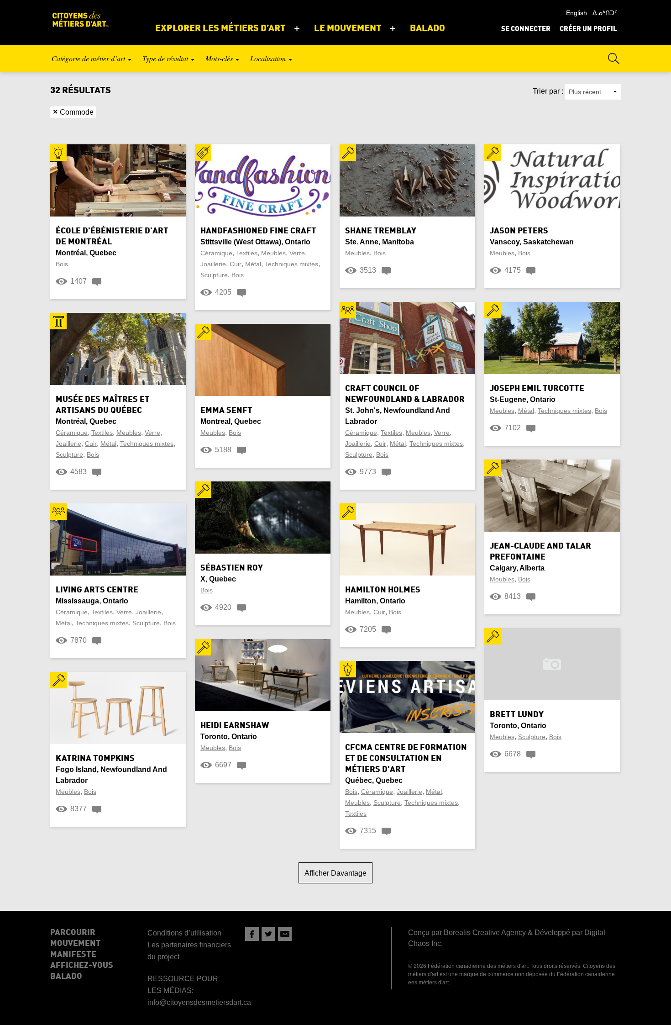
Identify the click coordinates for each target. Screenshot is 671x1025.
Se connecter (525, 29)
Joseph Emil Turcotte (537, 389)
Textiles (246, 253)
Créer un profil (588, 29)
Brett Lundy (517, 715)
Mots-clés (220, 58)
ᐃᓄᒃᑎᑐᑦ (604, 12)
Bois (62, 264)
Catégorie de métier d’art (89, 58)
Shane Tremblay (380, 231)
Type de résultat (166, 58)
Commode (73, 111)
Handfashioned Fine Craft (258, 231)
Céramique (216, 253)
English (576, 12)
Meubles (273, 253)
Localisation (269, 58)
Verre (297, 253)
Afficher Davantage (335, 873)
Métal (253, 264)
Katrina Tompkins (95, 759)
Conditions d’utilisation (184, 933)
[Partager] (252, 934)
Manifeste (73, 955)
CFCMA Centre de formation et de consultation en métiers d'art (406, 759)
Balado (66, 976)
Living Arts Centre (97, 590)
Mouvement (75, 944)
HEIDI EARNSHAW (234, 726)
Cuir (235, 264)
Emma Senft (226, 411)
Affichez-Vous (81, 966)
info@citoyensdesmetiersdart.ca (199, 1002)
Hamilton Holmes (382, 590)
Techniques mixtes (291, 264)
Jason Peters (519, 231)
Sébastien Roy (231, 568)
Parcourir (72, 933)
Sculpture (214, 275)
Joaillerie (213, 264)
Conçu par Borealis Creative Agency (467, 932)
